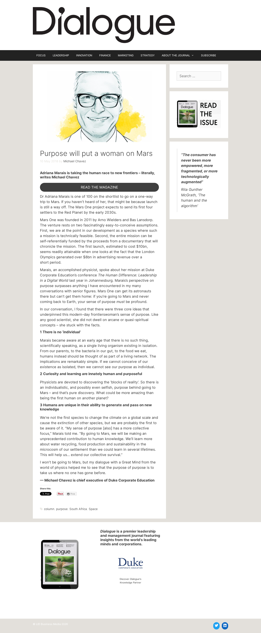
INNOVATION (84, 55)
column (49, 509)
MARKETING (126, 55)
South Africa (78, 509)
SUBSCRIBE (208, 55)
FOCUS (41, 55)
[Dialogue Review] (104, 25)
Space (93, 509)
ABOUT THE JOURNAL (176, 55)
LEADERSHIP (61, 55)
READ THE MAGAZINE (99, 187)
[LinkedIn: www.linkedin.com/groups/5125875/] (225, 625)
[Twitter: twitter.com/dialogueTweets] (216, 625)
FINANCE (105, 55)
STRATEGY (148, 55)
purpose (62, 509)
